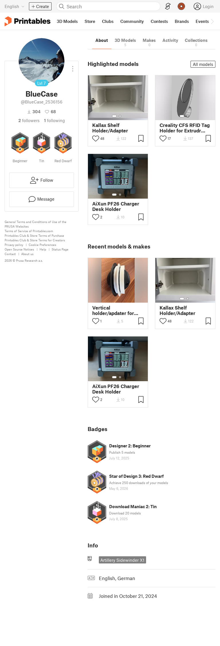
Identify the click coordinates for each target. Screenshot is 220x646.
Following (54, 120)
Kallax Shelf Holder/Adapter (110, 127)
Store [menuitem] (90, 21)
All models (203, 64)
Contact (10, 254)
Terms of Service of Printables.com (29, 231)
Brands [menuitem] (182, 21)
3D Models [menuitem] (67, 21)
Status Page (60, 249)
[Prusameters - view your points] (181, 6)
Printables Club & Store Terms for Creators (35, 240)
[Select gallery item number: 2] (120, 116)
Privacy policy (14, 244)
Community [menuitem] (132, 21)
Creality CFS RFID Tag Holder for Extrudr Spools (185, 127)
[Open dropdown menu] (72, 66)
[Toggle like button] (95, 138)
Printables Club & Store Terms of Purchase (34, 235)
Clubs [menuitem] (107, 21)
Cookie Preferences (42, 244)
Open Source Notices (19, 249)
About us (27, 254)
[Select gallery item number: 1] (114, 116)
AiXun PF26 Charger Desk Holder (115, 206)
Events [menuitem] (202, 21)
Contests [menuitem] (159, 21)
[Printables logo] (27, 21)
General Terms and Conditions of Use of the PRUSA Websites (35, 224)
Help (43, 249)
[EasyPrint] (168, 6)
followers (29, 120)
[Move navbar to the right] (212, 21)
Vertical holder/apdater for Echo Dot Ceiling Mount (113, 310)
